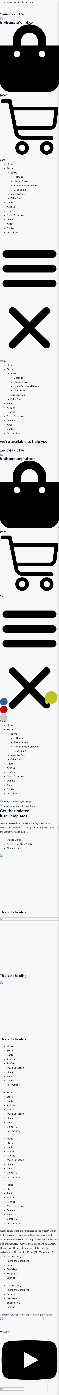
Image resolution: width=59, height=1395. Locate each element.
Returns (11, 1265)
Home (10, 164)
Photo (10, 202)
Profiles (11, 211)
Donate (11, 219)
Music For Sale (17, 194)
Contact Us (13, 228)
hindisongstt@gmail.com (17, 22)
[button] (29, 300)
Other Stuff (16, 198)
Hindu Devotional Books (26, 185)
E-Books (18, 177)
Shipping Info (13, 1273)
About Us (12, 1076)
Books (13, 172)
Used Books (20, 189)
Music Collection (15, 215)
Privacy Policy (14, 1256)
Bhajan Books (21, 181)
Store (10, 168)
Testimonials (13, 232)
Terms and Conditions (18, 1260)
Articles (11, 206)
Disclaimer (12, 1269)
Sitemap (11, 1277)
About (10, 223)
